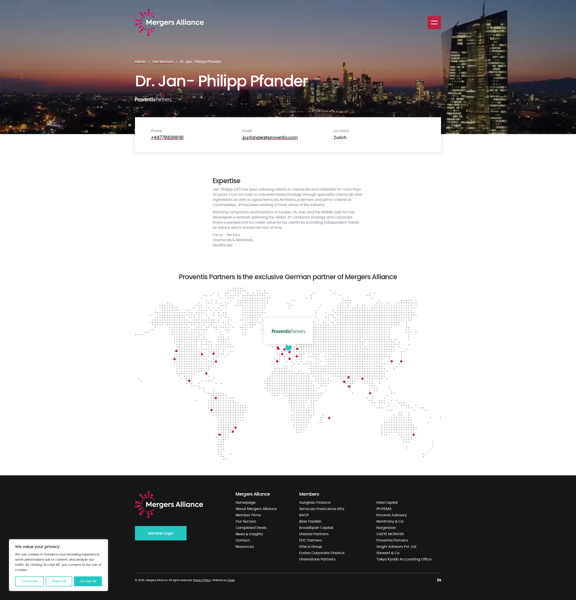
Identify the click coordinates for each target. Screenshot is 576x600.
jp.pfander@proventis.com (270, 137)
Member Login (160, 533)
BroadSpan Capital (316, 528)
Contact (243, 540)
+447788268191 (167, 137)
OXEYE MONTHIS (390, 534)
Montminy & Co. (390, 521)
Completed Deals (251, 528)
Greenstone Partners (317, 559)
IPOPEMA (384, 509)
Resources (245, 546)
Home (140, 61)
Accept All (88, 581)
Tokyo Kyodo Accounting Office (404, 559)
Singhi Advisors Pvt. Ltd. (396, 546)
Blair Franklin (310, 521)
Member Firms (248, 515)
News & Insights (249, 534)
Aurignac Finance (315, 502)
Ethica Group (310, 546)
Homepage (246, 502)
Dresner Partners (313, 534)
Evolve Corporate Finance (321, 553)
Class (231, 580)
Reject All (59, 581)
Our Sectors (163, 61)
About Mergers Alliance (256, 509)
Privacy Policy (202, 580)
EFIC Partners (310, 540)
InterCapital (387, 502)
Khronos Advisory (391, 515)
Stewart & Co (387, 553)
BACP (304, 515)
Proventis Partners (392, 540)
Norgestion (386, 528)
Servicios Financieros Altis (321, 509)
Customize (29, 581)
